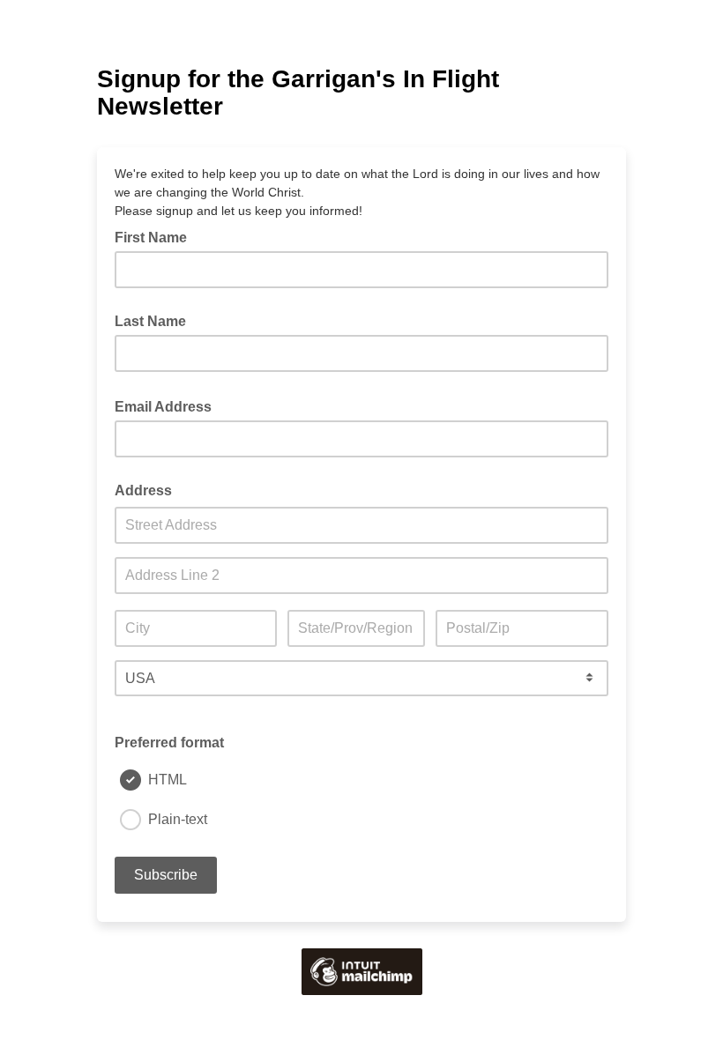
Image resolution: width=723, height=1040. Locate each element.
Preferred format (169, 742)
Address (143, 490)
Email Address (168, 405)
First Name (151, 237)
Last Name (150, 321)
